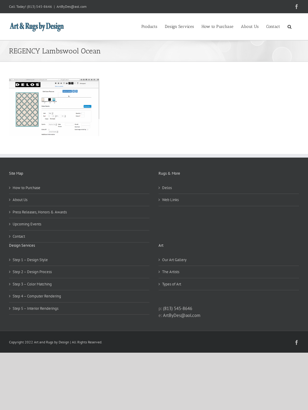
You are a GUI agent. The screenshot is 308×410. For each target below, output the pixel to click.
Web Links (170, 199)
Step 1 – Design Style (30, 259)
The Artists (170, 271)
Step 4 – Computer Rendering (37, 296)
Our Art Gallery (174, 259)
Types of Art (171, 284)
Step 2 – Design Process (32, 271)
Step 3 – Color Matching (32, 284)
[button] (289, 26)
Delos (167, 187)
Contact (19, 236)
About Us (20, 199)
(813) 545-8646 (39, 6)
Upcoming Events (27, 224)
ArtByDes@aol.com (72, 6)
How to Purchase (26, 187)
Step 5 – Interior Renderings (35, 308)
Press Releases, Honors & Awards (40, 212)
